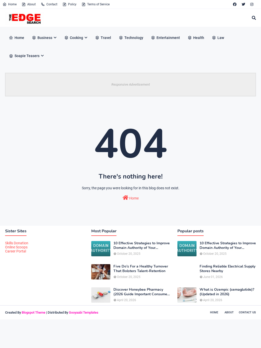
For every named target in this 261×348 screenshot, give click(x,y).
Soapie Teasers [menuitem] (27, 56)
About (31, 4)
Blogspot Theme (33, 312)
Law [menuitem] (220, 38)
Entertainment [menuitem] (168, 38)
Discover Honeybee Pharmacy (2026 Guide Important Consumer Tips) (140, 292)
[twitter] (243, 4)
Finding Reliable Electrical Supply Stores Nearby (227, 268)
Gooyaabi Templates (83, 312)
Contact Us (247, 312)
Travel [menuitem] (106, 38)
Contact (51, 4)
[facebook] (235, 4)
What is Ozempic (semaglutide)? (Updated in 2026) (227, 292)
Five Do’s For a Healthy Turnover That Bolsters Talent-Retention (140, 268)
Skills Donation (16, 243)
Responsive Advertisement (130, 84)
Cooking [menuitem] (76, 38)
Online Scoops (16, 247)
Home (12, 4)
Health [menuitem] (198, 38)
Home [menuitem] (19, 38)
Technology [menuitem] (133, 38)
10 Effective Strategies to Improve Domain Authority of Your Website (141, 245)
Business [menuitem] (44, 38)
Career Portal (15, 251)
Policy (72, 4)
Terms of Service (98, 4)
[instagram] (252, 4)
